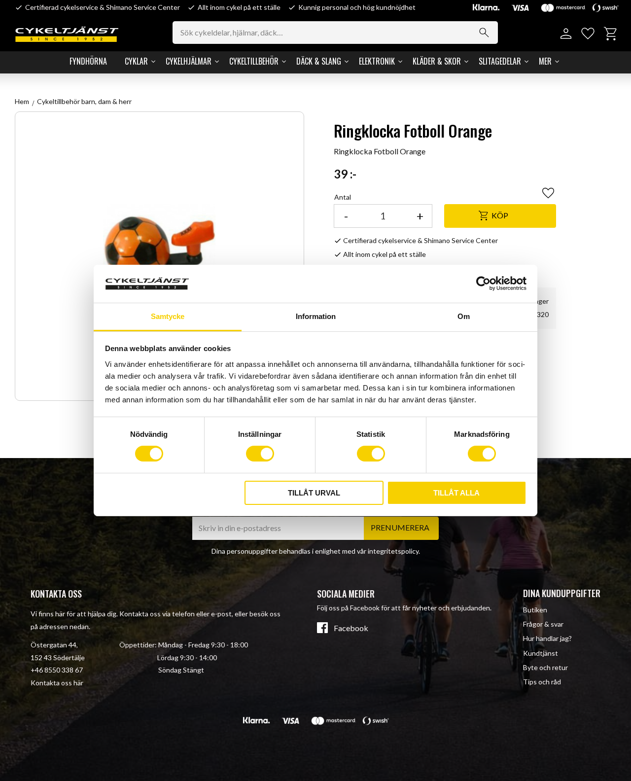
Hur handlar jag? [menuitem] (547, 638)
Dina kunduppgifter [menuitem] (561, 593)
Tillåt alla (456, 493)
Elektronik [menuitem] (377, 61)
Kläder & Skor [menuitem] (437, 61)
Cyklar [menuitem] (136, 61)
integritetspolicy (393, 551)
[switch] (260, 454)
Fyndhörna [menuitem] (88, 61)
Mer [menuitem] (545, 61)
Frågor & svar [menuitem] (543, 624)
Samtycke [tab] (167, 316)
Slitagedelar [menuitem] (500, 61)
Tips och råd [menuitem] (542, 681)
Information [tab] (316, 316)
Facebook (351, 628)
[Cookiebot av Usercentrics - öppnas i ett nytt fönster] (483, 283)
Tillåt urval (314, 493)
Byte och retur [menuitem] (545, 667)
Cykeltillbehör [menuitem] (254, 61)
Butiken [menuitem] (535, 609)
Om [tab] (463, 316)
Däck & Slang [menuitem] (318, 61)
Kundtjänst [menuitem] (540, 653)
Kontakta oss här (57, 682)
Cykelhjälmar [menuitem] (188, 61)
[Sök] (484, 32)
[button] (587, 33)
